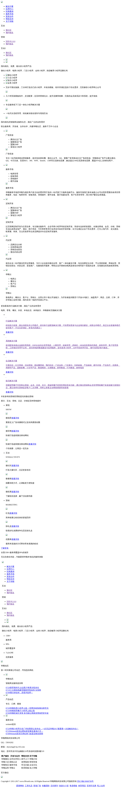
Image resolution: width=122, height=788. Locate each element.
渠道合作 (9, 16)
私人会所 (101, 786)
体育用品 (82, 786)
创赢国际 (46, 786)
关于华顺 (9, 21)
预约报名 (9, 33)
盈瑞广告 (37, 786)
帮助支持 (9, 19)
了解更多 (5, 548)
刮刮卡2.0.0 (10, 41)
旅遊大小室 (64, 786)
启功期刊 (54, 786)
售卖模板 (73, 786)
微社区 (8, 30)
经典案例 (9, 11)
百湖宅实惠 (91, 786)
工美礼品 (28, 786)
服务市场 (9, 14)
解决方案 (9, 6)
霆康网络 (20, 786)
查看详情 (15, 418)
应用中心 (9, 9)
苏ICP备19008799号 (85, 781)
